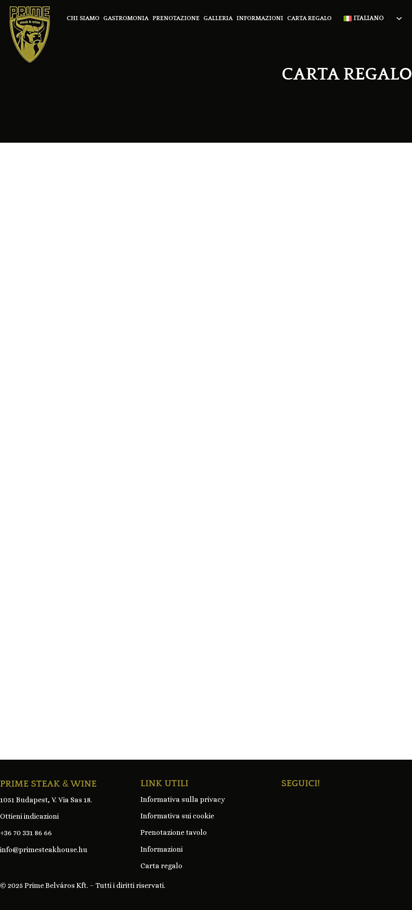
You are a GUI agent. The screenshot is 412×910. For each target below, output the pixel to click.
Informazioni (260, 18)
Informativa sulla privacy (182, 799)
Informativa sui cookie (177, 816)
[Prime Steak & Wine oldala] (30, 34)
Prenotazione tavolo (173, 832)
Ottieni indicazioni (29, 816)
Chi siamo (83, 18)
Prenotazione (176, 18)
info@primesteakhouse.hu (43, 850)
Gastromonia (125, 18)
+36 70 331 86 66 (26, 833)
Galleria (218, 18)
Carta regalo (309, 18)
